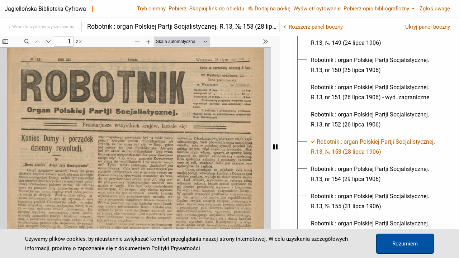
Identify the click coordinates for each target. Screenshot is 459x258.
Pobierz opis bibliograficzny (376, 8)
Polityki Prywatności (175, 248)
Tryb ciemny (151, 8)
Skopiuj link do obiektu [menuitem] (216, 8)
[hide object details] (275, 147)
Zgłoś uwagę (435, 8)
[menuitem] (375, 38)
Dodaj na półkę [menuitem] (272, 8)
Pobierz (177, 8)
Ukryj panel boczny (427, 27)
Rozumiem (405, 243)
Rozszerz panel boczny (316, 27)
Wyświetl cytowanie (317, 8)
